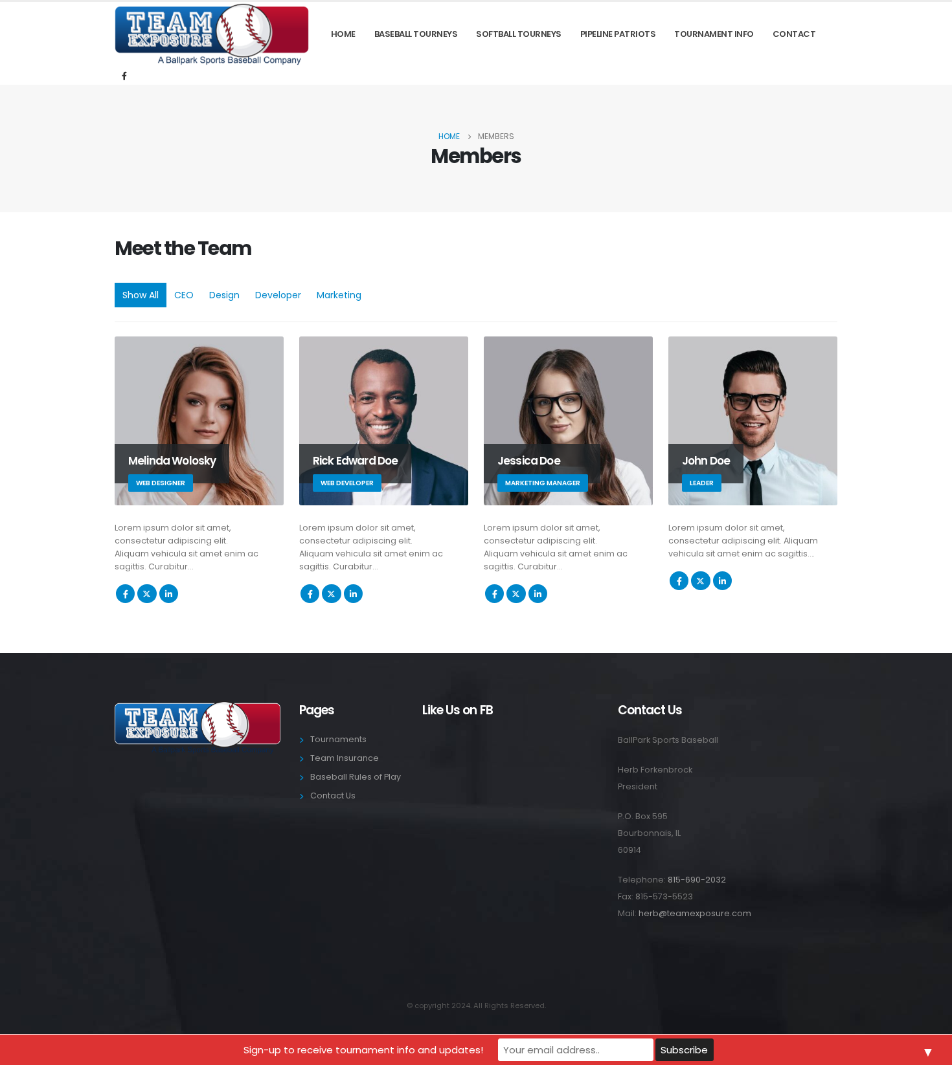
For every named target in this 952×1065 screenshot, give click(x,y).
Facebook (125, 593)
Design (224, 295)
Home (343, 34)
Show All (140, 295)
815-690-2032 (697, 879)
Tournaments (338, 739)
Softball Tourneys (518, 34)
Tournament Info (714, 34)
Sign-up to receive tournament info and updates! (363, 1050)
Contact (794, 34)
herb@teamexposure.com (695, 913)
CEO (184, 295)
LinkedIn (168, 593)
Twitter (146, 593)
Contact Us (333, 795)
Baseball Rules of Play (355, 776)
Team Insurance (344, 757)
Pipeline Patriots (618, 34)
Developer (278, 295)
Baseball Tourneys (416, 34)
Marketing (339, 295)
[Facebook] (124, 76)
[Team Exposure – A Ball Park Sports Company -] (212, 34)
